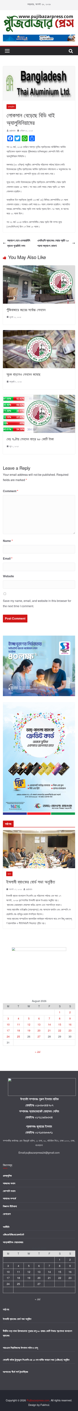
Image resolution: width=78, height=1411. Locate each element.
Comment (10, 491)
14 (49, 1024)
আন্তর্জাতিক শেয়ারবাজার (13, 1242)
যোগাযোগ (7, 1214)
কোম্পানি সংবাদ (9, 1191)
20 (39, 1030)
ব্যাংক (9, 874)
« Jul (37, 1052)
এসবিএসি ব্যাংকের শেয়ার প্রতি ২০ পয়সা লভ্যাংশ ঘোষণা (53, 243)
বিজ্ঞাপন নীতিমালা (10, 1206)
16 (70, 1024)
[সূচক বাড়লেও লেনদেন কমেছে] (39, 332)
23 (70, 1030)
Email (7, 558)
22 (59, 1030)
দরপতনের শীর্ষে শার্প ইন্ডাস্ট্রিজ (15, 1371)
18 (18, 1030)
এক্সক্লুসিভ (11, 106)
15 (59, 1024)
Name (8, 541)
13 (39, 1024)
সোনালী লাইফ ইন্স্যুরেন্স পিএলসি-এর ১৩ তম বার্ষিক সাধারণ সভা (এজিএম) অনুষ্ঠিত (36, 1359)
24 (8, 1036)
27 (39, 1036)
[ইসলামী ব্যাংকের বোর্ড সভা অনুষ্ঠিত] (39, 832)
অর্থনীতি (6, 1227)
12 (28, 1024)
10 (8, 1024)
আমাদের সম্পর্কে (9, 1198)
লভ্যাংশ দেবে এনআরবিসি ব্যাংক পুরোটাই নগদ (18, 243)
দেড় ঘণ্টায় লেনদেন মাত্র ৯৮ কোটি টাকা (30, 438)
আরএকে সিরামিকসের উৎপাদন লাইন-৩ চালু (20, 1347)
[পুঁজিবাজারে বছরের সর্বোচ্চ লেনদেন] (39, 268)
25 (18, 1036)
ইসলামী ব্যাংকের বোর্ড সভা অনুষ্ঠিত (30, 881)
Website (8, 576)
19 (28, 1030)
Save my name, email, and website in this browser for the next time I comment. (37, 603)
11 (18, 1024)
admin (12, 130)
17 (8, 1030)
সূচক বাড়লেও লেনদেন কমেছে (23, 374)
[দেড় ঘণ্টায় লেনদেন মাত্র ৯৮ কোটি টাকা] (39, 397)
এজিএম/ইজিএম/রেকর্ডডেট (13, 1234)
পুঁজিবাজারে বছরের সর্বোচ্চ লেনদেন (26, 309)
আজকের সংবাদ (9, 1183)
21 (49, 1030)
